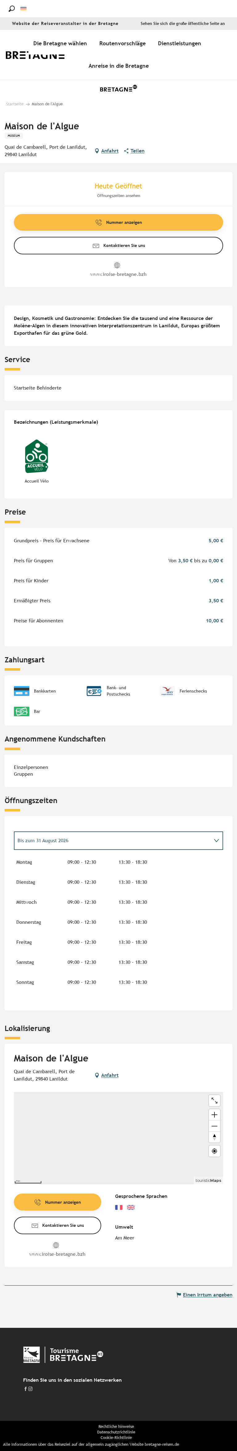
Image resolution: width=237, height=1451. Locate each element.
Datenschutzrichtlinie (116, 1432)
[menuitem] (39, 54)
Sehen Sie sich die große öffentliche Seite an (183, 23)
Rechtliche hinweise (116, 1426)
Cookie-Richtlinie (116, 1437)
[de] (24, 9)
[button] (11, 8)
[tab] (112, 840)
